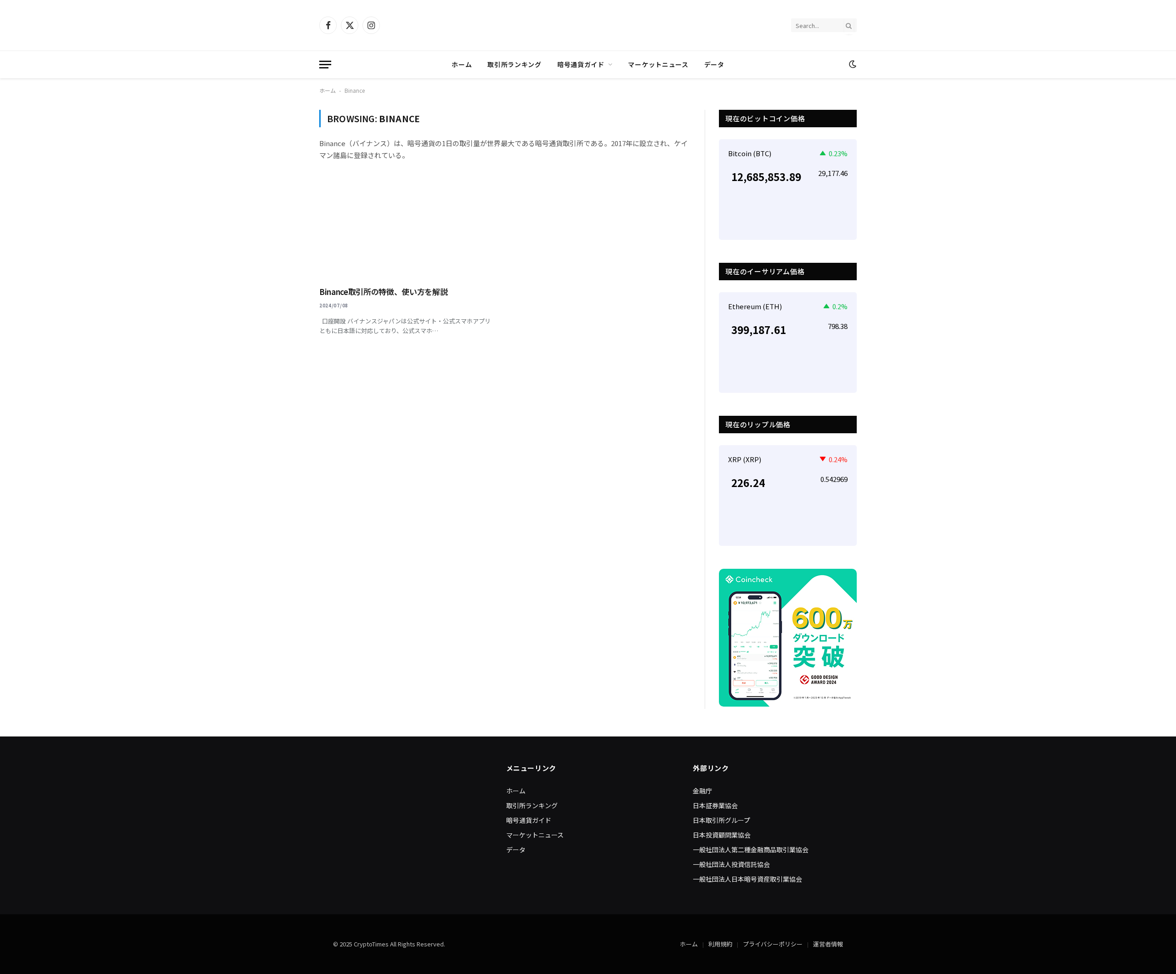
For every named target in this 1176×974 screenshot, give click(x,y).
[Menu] (325, 64)
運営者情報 (828, 944)
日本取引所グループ (721, 820)
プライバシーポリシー (773, 944)
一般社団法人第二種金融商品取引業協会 (750, 849)
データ (714, 64)
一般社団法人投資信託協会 (731, 864)
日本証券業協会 (715, 805)
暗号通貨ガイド (581, 64)
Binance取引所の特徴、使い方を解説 (383, 291)
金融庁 (702, 790)
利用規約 (720, 944)
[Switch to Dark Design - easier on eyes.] (852, 64)
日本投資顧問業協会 (722, 834)
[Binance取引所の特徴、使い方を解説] (408, 229)
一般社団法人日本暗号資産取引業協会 (747, 878)
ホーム (462, 64)
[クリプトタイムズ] (587, 25)
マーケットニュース (658, 64)
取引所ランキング (514, 64)
